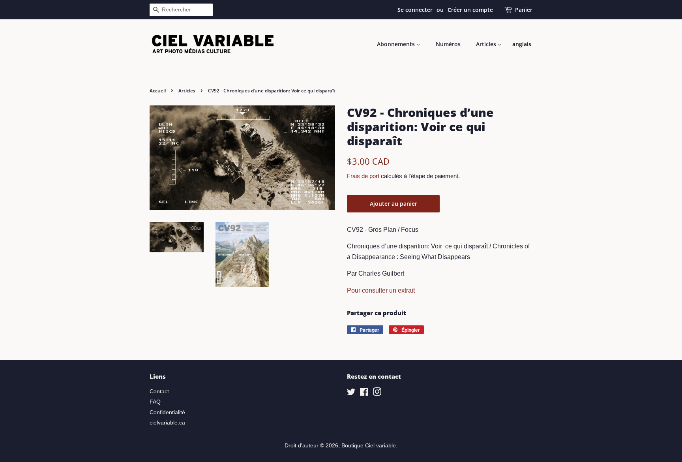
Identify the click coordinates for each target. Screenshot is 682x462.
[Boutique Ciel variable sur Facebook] (364, 393)
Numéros (448, 44)
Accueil (158, 90)
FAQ (155, 402)
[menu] (521, 44)
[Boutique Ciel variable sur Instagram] (377, 393)
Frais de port (363, 176)
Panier (523, 9)
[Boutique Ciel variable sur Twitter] (351, 393)
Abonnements (396, 44)
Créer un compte (470, 9)
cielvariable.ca (167, 423)
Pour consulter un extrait (381, 290)
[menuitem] (521, 44)
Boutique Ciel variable (368, 446)
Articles (487, 44)
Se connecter (415, 9)
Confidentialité (167, 412)
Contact (159, 391)
